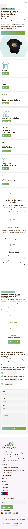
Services (4, 481)
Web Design (21, 523)
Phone (3, 405)
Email (3, 398)
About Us (4, 478)
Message (4, 412)
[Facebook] (2, 493)
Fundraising (5, 487)
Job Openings (5, 484)
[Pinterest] (7, 493)
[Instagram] (4, 493)
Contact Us (5, 490)
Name (3, 391)
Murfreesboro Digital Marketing (9, 523)
